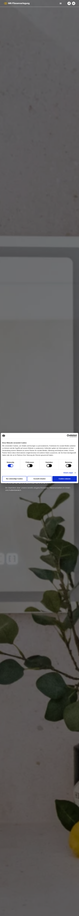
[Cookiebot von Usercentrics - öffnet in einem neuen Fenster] (68, 435)
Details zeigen (68, 473)
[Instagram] (73, 3)
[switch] (30, 465)
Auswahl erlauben (39, 479)
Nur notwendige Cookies (14, 479)
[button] (60, 3)
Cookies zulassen (65, 479)
